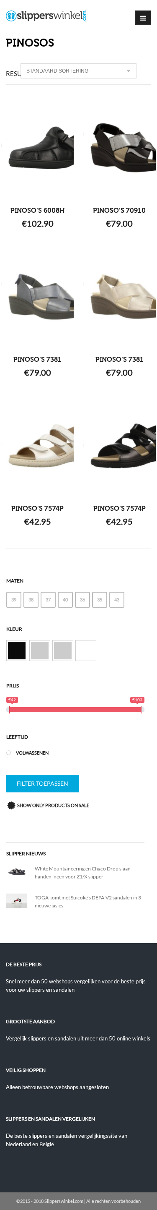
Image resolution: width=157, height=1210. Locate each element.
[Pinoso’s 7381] (37, 296)
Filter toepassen (42, 783)
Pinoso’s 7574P (37, 508)
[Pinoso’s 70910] (119, 147)
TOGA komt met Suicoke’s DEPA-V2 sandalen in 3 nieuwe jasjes (88, 901)
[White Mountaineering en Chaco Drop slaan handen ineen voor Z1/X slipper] (20, 871)
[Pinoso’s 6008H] (37, 147)
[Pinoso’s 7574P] (37, 445)
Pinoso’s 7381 (37, 359)
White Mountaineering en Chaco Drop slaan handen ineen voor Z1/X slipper (83, 872)
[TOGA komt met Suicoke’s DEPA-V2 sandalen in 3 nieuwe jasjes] (20, 900)
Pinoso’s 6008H (37, 210)
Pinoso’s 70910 (119, 210)
